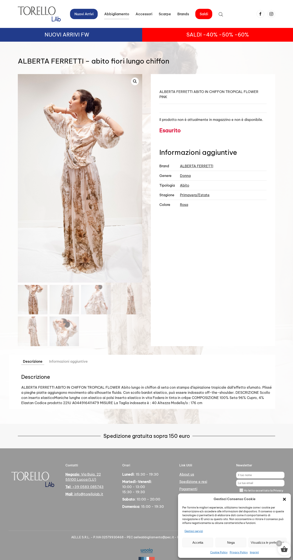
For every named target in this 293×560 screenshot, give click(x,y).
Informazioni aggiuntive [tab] (68, 361)
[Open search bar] (221, 14)
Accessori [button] (144, 14)
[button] (284, 499)
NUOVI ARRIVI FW (67, 34)
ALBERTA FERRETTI (196, 166)
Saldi (204, 14)
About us (186, 474)
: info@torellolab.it (84, 494)
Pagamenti (188, 489)
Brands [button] (183, 14)
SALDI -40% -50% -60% (217, 34)
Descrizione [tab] (32, 361)
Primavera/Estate (195, 195)
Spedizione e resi (193, 481)
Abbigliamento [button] (116, 14)
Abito (184, 185)
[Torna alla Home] (39, 14)
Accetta (197, 542)
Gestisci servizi (193, 531)
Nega (231, 542)
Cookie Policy (219, 552)
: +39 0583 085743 (84, 487)
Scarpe (165, 14)
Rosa (184, 204)
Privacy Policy (239, 552)
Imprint (254, 552)
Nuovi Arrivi (84, 14)
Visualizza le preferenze (267, 542)
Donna (185, 175)
